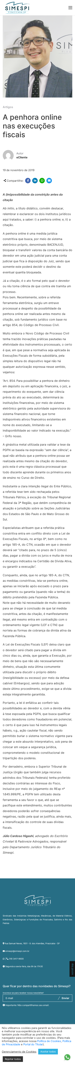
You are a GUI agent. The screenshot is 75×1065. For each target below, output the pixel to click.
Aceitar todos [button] (48, 1051)
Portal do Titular (33, 1044)
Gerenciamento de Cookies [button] (19, 1051)
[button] (67, 1057)
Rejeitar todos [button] (13, 1059)
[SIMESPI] (17, 7)
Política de (49, 1041)
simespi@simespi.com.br (17, 951)
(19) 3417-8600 (16, 958)
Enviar (65, 998)
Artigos (8, 107)
